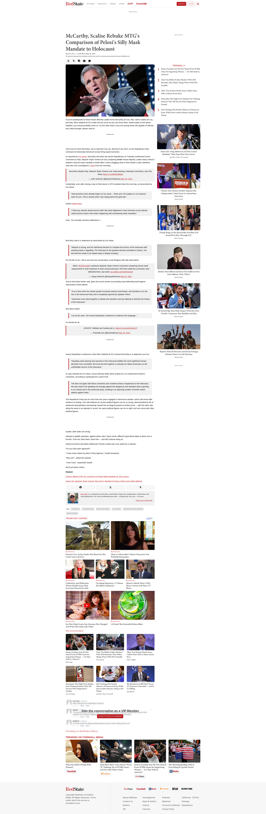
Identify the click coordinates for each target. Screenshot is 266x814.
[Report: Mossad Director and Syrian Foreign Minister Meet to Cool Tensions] (178, 336)
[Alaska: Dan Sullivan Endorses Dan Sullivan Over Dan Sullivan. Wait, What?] (178, 256)
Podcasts (102, 4)
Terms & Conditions (171, 805)
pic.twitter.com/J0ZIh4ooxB (121, 272)
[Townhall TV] (141, 4)
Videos (113, 4)
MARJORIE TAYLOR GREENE (133, 509)
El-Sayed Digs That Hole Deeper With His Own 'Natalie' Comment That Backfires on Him (178, 312)
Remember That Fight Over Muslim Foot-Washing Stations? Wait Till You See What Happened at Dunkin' (79, 687)
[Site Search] (198, 4)
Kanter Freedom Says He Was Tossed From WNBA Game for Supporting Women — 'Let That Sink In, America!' (78, 655)
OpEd (92, 166)
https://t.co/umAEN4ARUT (126, 328)
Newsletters (187, 805)
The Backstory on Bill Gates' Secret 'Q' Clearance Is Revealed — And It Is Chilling (140, 686)
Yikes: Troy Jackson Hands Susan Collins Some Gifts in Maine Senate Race (140, 654)
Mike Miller (71, 54)
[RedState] (74, 4)
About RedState (130, 797)
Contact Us (128, 801)
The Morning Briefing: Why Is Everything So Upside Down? (181, 766)
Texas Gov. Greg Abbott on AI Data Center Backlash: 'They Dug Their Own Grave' (179, 153)
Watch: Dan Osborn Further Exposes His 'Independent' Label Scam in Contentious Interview (178, 193)
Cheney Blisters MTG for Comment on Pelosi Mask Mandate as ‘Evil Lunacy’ (97, 477)
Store (121, 4)
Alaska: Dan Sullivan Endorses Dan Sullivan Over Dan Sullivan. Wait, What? (179, 273)
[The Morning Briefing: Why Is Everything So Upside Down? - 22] (184, 751)
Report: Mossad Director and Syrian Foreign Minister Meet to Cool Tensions (179, 353)
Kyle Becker (131, 692)
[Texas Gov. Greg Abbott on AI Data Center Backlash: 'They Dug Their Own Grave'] (178, 136)
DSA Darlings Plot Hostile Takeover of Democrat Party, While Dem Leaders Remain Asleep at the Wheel (109, 687)
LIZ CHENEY (116, 509)
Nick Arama (100, 660)
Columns (146, 809)
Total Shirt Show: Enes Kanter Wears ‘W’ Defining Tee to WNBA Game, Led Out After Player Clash (116, 767)
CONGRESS (75, 509)
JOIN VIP (181, 4)
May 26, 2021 (126, 179)
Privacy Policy (168, 809)
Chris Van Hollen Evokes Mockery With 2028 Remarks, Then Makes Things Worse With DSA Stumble (109, 654)
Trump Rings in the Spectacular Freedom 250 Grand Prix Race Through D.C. (178, 234)
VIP (124, 809)
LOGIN (190, 4)
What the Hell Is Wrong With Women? (78, 766)
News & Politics (149, 801)
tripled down (77, 204)
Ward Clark (179, 199)
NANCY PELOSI (72, 513)
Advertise (166, 801)
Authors (90, 4)
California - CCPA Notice (191, 797)
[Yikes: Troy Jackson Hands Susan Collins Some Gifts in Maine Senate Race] (141, 642)
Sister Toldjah (131, 660)
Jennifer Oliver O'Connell (104, 694)
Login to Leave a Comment (110, 716)
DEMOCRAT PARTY (103, 509)
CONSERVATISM (88, 509)
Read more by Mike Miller (144, 500)
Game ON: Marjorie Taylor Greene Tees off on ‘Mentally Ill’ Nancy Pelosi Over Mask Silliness (104, 481)
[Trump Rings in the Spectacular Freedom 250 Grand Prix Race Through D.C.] (178, 217)
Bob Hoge (69, 662)
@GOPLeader (84, 266)
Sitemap (185, 801)
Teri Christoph (70, 694)
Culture (145, 805)
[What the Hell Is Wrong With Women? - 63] (81, 751)
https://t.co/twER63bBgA (113, 174)
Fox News (82, 157)
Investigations (148, 797)
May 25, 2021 (126, 276)
